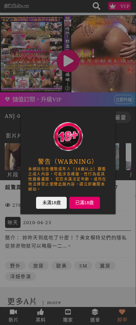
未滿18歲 (51, 202)
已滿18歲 (84, 202)
